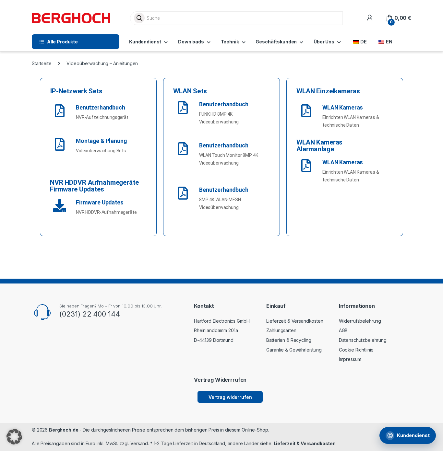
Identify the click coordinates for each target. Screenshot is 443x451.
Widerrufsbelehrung (360, 321)
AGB (343, 330)
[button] (14, 436)
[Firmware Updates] (59, 205)
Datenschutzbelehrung (363, 340)
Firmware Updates (100, 202)
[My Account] (369, 18)
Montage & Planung (101, 141)
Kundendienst (145, 41)
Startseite (42, 63)
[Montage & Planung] (59, 144)
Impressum (350, 359)
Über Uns (324, 41)
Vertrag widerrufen (230, 397)
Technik (230, 41)
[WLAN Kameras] (306, 110)
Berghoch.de (63, 430)
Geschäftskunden (276, 41)
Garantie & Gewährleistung (294, 350)
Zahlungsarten (281, 330)
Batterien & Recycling (288, 340)
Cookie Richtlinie (356, 350)
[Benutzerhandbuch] (59, 110)
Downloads (191, 41)
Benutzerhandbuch (100, 107)
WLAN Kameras (342, 107)
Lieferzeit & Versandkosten (294, 321)
